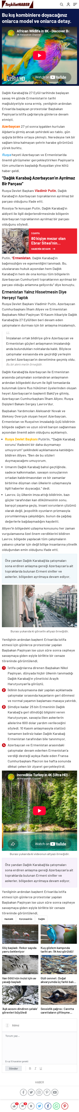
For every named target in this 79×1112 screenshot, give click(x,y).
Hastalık (8, 918)
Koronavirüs (25, 918)
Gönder (13, 1068)
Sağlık (41, 918)
